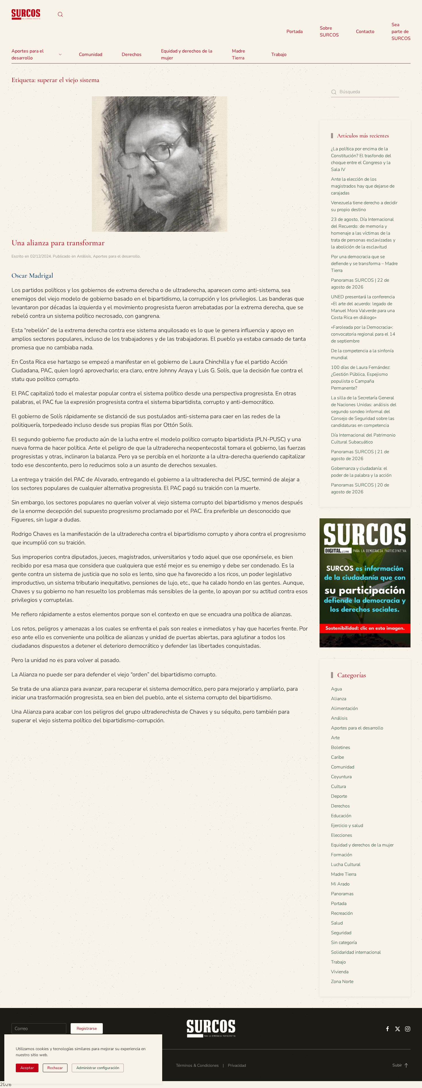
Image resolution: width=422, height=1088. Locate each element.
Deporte (339, 796)
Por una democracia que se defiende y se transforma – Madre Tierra (364, 264)
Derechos (340, 806)
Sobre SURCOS (329, 31)
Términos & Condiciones (197, 1065)
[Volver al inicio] (25, 14)
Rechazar (55, 1068)
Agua (336, 689)
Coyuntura (341, 777)
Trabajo (279, 54)
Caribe (337, 757)
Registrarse (87, 1028)
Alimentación (344, 708)
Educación (341, 816)
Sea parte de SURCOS (401, 32)
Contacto (365, 31)
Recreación (342, 913)
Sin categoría (344, 942)
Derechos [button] (132, 54)
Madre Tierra (238, 54)
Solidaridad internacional (356, 952)
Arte (335, 738)
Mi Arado (340, 884)
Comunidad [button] (90, 54)
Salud (337, 923)
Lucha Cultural (346, 864)
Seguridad (341, 933)
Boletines (340, 747)
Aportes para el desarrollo (116, 256)
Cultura (338, 786)
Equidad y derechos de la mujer (186, 54)
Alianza (338, 699)
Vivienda (340, 972)
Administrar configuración (97, 1068)
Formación (341, 855)
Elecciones (341, 835)
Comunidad (342, 767)
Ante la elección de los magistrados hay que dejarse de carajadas (362, 186)
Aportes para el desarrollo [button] (27, 54)
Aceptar (27, 1068)
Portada (295, 31)
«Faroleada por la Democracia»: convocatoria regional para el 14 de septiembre (363, 334)
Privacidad (237, 1065)
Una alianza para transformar (57, 243)
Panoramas (342, 894)
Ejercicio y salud (347, 825)
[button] (60, 14)
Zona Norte (342, 981)
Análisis (84, 256)
